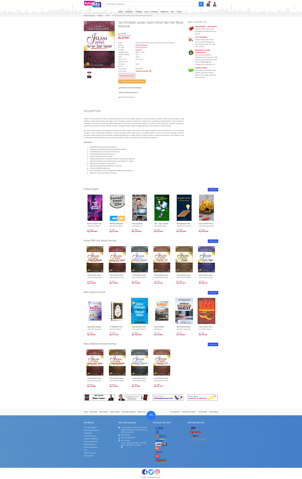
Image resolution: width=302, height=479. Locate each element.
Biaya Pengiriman (90, 444)
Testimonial (204, 62)
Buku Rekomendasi (129, 412)
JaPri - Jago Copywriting (162, 223)
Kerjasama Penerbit (189, 412)
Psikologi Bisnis (137, 223)
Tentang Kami (175, 412)
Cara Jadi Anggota (90, 427)
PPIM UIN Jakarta (141, 45)
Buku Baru (93, 412)
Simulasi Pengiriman (91, 441)
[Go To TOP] (151, 415)
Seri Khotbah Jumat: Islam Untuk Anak (189, 275)
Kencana (139, 50)
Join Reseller (202, 412)
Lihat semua (213, 189)
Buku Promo (142, 412)
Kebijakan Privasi (90, 453)
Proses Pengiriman (90, 447)
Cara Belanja (88, 433)
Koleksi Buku (213, 412)
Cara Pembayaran (90, 436)
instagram (157, 472)
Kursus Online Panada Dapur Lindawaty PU (213, 223)
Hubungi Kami (88, 455)
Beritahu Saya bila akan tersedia (133, 81)
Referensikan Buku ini (127, 97)
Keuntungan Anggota (91, 430)
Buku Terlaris (103, 412)
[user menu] (215, 4)
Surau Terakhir (159, 327)
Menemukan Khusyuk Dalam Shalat (188, 327)
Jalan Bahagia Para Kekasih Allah (143, 327)
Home (86, 412)
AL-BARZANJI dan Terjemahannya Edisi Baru (125, 327)
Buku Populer (115, 412)
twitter (151, 472)
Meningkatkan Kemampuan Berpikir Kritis (190, 223)
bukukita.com (155, 477)
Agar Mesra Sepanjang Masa (97, 327)
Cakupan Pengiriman (91, 438)
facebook (145, 472)
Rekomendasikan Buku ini (129, 92)
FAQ (85, 450)
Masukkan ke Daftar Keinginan (131, 87)
